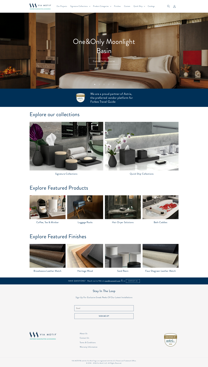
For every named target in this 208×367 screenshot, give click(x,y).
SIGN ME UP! (104, 316)
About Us (83, 333)
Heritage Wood (85, 270)
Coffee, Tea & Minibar (47, 222)
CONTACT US (133, 281)
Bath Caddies (160, 222)
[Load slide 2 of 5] (99, 84)
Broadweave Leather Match (47, 270)
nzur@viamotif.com (112, 281)
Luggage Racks (85, 222)
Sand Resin (122, 270)
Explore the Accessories (104, 61)
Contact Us (84, 338)
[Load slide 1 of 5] (95, 84)
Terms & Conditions (88, 342)
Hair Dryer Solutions (123, 222)
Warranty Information (89, 347)
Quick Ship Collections (142, 173)
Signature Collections (66, 173)
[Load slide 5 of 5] (113, 84)
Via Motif (100, 363)
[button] (80, 6)
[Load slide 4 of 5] (109, 84)
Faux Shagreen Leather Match (160, 270)
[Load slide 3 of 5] (104, 84)
